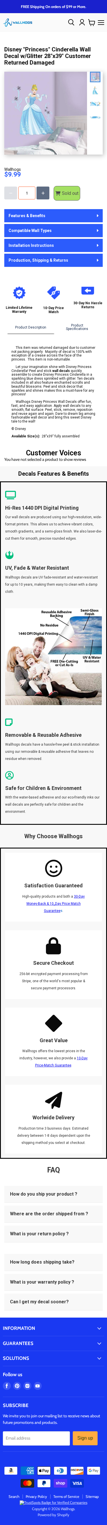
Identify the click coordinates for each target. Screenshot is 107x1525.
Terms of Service (66, 1496)
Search (14, 1496)
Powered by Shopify (53, 1514)
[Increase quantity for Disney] (43, 193)
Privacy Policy (36, 1496)
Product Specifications (77, 327)
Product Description (30, 327)
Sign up (85, 1438)
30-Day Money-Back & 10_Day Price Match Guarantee (56, 903)
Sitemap (92, 1496)
